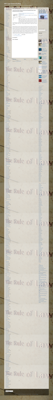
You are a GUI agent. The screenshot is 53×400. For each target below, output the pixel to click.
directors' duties (7, 186)
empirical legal (7, 195)
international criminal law (8, 253)
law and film (7, 276)
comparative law (17, 35)
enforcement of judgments (7, 202)
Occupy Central (7, 82)
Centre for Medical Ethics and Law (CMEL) (42, 278)
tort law (6, 376)
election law (7, 194)
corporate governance (8, 164)
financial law (7, 223)
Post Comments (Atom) (18, 61)
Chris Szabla (40, 200)
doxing (6, 193)
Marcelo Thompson (41, 239)
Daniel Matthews (41, 205)
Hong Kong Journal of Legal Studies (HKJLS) (43, 287)
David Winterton (40, 105)
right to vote (7, 346)
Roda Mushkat (40, 253)
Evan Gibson (40, 212)
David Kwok (40, 104)
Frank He (40, 115)
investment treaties (8, 259)
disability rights (7, 187)
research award (7, 335)
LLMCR (6, 71)
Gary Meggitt (40, 116)
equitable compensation (7, 207)
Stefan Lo (40, 162)
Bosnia (6, 39)
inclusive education (8, 240)
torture (6, 377)
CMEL (6, 44)
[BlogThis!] (22, 34)
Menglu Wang (40, 139)
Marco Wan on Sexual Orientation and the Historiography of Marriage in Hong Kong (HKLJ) (44, 58)
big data (6, 129)
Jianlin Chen (40, 220)
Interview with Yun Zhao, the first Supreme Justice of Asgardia (44, 40)
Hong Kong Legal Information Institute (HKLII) (43, 292)
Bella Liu (40, 96)
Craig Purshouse (40, 101)
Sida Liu (39, 160)
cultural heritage (7, 177)
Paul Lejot (40, 246)
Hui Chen (40, 216)
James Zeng (40, 125)
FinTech (6, 56)
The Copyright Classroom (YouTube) (43, 299)
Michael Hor (40, 140)
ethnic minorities (7, 210)
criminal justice (7, 170)
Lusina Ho (23, 14)
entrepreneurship (7, 203)
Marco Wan (40, 138)
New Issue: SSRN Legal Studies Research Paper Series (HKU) (43, 54)
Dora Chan (40, 208)
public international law (8, 328)
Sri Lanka (6, 95)
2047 (6, 29)
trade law (7, 378)
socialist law (7, 364)
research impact (7, 337)
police (6, 315)
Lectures (6, 76)
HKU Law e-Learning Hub (41, 300)
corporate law (7, 166)
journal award (7, 17)
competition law (7, 151)
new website (7, 305)
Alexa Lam (40, 186)
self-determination (8, 350)
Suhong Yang (40, 165)
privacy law (7, 318)
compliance (7, 152)
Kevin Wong (40, 135)
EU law (6, 55)
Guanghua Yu (40, 118)
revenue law (7, 340)
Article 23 (7, 34)
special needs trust (8, 367)
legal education (7, 287)
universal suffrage (8, 384)
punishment (7, 330)
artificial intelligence (8, 121)
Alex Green (40, 184)
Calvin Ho (40, 198)
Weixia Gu (40, 174)
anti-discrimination (8, 116)
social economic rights (8, 361)
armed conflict (7, 120)
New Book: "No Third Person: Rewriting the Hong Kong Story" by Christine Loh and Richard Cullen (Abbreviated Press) (43, 81)
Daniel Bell (40, 102)
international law (7, 258)
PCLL (6, 84)
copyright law (7, 163)
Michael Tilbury (40, 243)
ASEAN (6, 33)
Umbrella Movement (8, 103)
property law (7, 323)
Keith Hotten (40, 231)
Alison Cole (40, 188)
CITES (6, 43)
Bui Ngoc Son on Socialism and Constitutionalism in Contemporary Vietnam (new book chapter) (44, 63)
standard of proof (8, 368)
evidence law (7, 211)
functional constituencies (7, 231)
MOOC (6, 78)
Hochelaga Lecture (8, 60)
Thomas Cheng (40, 169)
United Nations (7, 105)
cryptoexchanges (7, 176)
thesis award (7, 26)
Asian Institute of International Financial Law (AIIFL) (42, 273)
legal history (7, 288)
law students (7, 285)
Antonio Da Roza (40, 195)
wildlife (6, 386)
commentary (7, 16)
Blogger (37, 394)
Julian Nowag (40, 130)
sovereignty (7, 365)
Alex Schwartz (40, 185)
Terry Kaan (40, 255)
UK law (6, 100)
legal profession (7, 289)
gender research (7, 232)
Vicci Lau (40, 172)
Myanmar (7, 80)
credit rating (7, 168)
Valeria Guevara (40, 171)
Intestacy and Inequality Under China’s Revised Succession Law (26, 13)
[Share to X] (23, 34)
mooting (6, 302)
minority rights (7, 300)
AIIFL (6, 31)
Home (25, 59)
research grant (7, 336)
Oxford (6, 83)
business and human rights (8, 131)
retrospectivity (7, 339)
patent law (7, 311)
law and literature (8, 277)
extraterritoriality (8, 215)
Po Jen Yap (40, 148)
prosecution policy (8, 325)
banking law (7, 125)
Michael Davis (40, 242)
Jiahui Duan (40, 127)
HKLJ (6, 57)
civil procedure (7, 140)
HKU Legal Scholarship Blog (12, 4)
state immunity (7, 369)
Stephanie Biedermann (41, 164)
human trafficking (7, 238)
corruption (7, 167)
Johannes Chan (40, 223)
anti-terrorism (7, 118)
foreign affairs (7, 225)
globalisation (7, 233)
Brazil (6, 40)
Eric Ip (39, 112)
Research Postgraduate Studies (42, 268)
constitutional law (8, 157)
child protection (7, 134)
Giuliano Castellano (41, 117)
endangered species (8, 197)
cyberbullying (7, 178)
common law (7, 148)
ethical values (7, 209)
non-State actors (7, 306)
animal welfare (7, 115)
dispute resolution (8, 190)
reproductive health (8, 334)
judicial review (7, 265)
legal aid (6, 286)
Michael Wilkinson (41, 244)
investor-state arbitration (7, 261)
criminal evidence (7, 169)
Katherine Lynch (40, 230)
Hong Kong (7, 61)
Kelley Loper (40, 232)
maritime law (7, 292)
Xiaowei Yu (40, 176)
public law (7, 329)
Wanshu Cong (40, 257)
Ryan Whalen (40, 151)
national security (7, 18)
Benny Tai (40, 196)
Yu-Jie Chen (40, 262)
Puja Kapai (40, 149)
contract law (7, 162)
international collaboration (7, 251)
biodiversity (7, 130)
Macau (6, 79)
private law (7, 321)
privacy (6, 317)
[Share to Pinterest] (24, 34)
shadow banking (7, 356)
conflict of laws (7, 155)
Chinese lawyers (7, 50)
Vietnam (6, 108)
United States (7, 106)
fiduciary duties (7, 220)
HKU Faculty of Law (41, 266)
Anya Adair (40, 95)
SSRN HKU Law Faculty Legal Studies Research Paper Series (43, 285)
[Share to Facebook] (24, 34)
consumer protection (8, 159)
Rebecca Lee (40, 150)
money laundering (8, 301)
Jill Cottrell (40, 221)
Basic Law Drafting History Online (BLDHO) (42, 296)
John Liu (39, 129)
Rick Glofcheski (40, 252)
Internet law (7, 66)
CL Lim (39, 197)
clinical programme (8, 15)
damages (7, 179)
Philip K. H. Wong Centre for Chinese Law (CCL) (43, 276)
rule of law (7, 347)
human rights (7, 237)
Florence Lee (40, 114)
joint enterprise (7, 263)
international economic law (8, 255)
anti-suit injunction (8, 117)
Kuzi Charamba (40, 233)
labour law (7, 269)
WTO (6, 109)
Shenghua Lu (40, 158)
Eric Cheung (40, 210)
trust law (7, 383)
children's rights (7, 135)
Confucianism (7, 51)
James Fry (40, 124)
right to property (7, 345)
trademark (7, 379)
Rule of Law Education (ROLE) (42, 298)
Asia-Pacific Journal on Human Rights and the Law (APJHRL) (43, 282)
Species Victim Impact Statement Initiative (42, 302)
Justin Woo (40, 228)
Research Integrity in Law (41, 269)
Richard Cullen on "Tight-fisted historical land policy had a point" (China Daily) (44, 76)
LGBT (6, 69)
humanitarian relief (8, 239)
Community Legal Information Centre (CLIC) (43, 294)
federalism (7, 219)
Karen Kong (40, 229)
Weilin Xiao (40, 173)
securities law (7, 349)
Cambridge (7, 46)
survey (6, 372)
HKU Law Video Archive (41, 267)
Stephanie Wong (40, 254)
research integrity (7, 338)
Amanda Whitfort (41, 93)
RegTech (6, 89)
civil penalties (7, 139)
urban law (7, 385)
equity (6, 208)
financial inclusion (8, 222)
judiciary (6, 266)
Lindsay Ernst (40, 235)
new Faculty (7, 19)
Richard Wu (40, 251)
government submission (7, 235)
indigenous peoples (8, 241)
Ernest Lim (40, 211)
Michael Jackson (40, 141)
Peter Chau (40, 147)
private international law (8, 320)
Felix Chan (40, 113)
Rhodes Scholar (7, 90)
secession (7, 348)
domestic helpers (7, 191)
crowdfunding (7, 175)
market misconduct (8, 293)
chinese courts (7, 136)
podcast (6, 21)
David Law (40, 207)
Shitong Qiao (40, 159)
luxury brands (7, 291)
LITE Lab (40, 297)
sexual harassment (8, 354)
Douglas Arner (40, 106)
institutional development (7, 245)
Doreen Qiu (40, 209)
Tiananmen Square (8, 99)
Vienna (6, 107)
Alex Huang (40, 90)
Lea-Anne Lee (40, 136)
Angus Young (40, 94)
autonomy (7, 124)
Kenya (6, 68)
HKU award (7, 9)
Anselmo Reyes (40, 194)
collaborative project (8, 145)
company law (7, 149)
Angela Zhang (40, 189)
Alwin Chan (40, 92)
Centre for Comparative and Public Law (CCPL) (43, 271)
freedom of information (7, 229)
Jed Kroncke (40, 126)
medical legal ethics (8, 297)
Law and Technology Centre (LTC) (42, 274)
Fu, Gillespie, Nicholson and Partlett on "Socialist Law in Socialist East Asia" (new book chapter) (44, 45)
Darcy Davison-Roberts (41, 103)
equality (6, 205)
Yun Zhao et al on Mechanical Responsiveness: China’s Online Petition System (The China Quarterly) (44, 50)
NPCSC (6, 81)
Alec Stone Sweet (41, 89)
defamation (7, 180)
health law (7, 236)
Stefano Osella (40, 163)
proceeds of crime (8, 322)
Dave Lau (40, 206)
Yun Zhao (40, 181)
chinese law (7, 137)
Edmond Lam (40, 107)
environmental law (8, 204)
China (14, 35)
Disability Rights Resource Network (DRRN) (42, 290)
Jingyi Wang (40, 222)
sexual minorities (7, 355)
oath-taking (7, 307)
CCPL (6, 42)
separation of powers (8, 352)
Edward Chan (40, 108)
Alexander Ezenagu (41, 187)
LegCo (6, 77)
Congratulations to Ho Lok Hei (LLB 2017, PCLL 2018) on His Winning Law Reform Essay (44, 67)
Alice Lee (40, 91)
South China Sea (7, 94)
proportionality (7, 324)
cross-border (7, 174)
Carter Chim (40, 199)
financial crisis (7, 221)
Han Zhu (40, 119)
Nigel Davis (40, 245)
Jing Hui (39, 128)
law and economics (8, 274)
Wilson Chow (40, 175)
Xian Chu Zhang (40, 258)
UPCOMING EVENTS (41, 265)
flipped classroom (8, 224)
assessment (7, 123)
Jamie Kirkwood (40, 217)
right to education (8, 341)
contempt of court (8, 161)
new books (7, 20)
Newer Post (14, 59)
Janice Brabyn (40, 218)
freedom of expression (8, 226)
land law (6, 270)
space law (7, 366)
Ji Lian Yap (40, 219)
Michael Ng (40, 142)
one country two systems (7, 310)
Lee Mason (40, 234)
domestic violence (8, 192)
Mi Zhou (40, 241)
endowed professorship (8, 199)
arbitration (7, 119)
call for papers (7, 133)
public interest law (8, 326)
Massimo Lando (40, 240)
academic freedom (8, 110)
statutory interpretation (7, 371)
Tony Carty (40, 256)
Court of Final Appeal (8, 52)
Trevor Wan (40, 170)
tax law (6, 373)
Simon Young (40, 161)
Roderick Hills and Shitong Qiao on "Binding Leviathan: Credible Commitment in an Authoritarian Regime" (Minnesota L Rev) (43, 72)
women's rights (7, 387)
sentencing (7, 351)
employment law (7, 196)
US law (6, 102)
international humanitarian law (7, 257)
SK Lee (39, 152)
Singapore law (7, 93)
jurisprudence (7, 267)
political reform (7, 316)
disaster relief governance (7, 188)
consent (6, 156)
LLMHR (6, 72)
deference (7, 181)
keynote (6, 268)
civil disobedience (7, 138)
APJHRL (6, 32)
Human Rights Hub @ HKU (41, 288)
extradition (7, 214)
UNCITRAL (7, 101)
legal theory (7, 290)
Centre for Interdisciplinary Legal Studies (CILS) (42, 279)
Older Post (35, 59)
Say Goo (40, 153)
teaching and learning (8, 374)
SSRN (6, 92)
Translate (11, 392)
